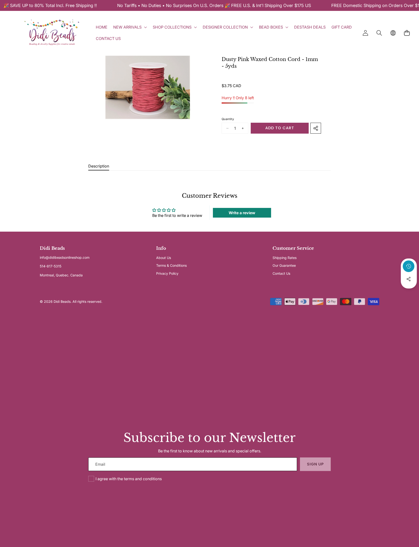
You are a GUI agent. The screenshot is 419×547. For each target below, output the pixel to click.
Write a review (242, 212)
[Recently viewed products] (408, 266)
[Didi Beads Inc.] (51, 33)
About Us (163, 258)
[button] (379, 32)
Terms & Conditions (171, 265)
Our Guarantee (284, 265)
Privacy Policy (167, 273)
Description (98, 166)
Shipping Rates (285, 258)
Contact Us (281, 273)
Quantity (228, 119)
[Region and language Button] (392, 32)
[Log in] (365, 32)
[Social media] (408, 279)
